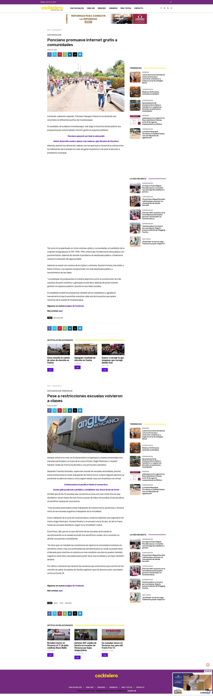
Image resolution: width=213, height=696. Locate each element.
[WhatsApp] (171, 8)
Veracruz (145, 72)
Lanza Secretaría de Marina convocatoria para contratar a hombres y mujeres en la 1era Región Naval (153, 79)
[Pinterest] (59, 54)
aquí (61, 311)
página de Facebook (75, 306)
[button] (171, 2)
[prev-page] (48, 375)
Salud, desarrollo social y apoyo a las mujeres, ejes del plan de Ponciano (85, 141)
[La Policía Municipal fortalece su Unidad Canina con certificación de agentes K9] (135, 133)
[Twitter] (168, 8)
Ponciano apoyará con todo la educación (85, 136)
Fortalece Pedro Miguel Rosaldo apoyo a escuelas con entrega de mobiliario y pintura (153, 189)
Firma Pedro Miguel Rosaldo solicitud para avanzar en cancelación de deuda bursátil (153, 202)
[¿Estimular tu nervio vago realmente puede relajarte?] (135, 241)
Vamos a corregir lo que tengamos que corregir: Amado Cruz (113, 360)
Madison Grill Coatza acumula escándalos (150, 93)
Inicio (49, 30)
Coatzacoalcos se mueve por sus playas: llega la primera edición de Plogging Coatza (153, 229)
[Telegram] (80, 54)
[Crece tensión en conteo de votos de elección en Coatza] (58, 349)
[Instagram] (164, 8)
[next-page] (52, 375)
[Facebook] (161, 8)
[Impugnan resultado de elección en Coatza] (85, 349)
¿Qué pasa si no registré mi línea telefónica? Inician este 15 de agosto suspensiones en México (153, 121)
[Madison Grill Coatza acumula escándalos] (135, 91)
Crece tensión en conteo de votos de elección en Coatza (58, 360)
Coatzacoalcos (56, 30)
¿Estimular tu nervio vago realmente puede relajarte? (153, 243)
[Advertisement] (148, 48)
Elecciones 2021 (58, 318)
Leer (50, 370)
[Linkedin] (70, 54)
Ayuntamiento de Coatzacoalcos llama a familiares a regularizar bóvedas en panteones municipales (152, 107)
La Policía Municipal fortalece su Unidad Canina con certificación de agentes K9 (153, 135)
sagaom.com (131, 691)
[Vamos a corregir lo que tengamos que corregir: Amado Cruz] (113, 349)
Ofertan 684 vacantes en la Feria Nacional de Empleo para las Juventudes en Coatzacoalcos (153, 216)
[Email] (75, 54)
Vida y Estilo (146, 239)
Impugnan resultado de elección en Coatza (84, 359)
